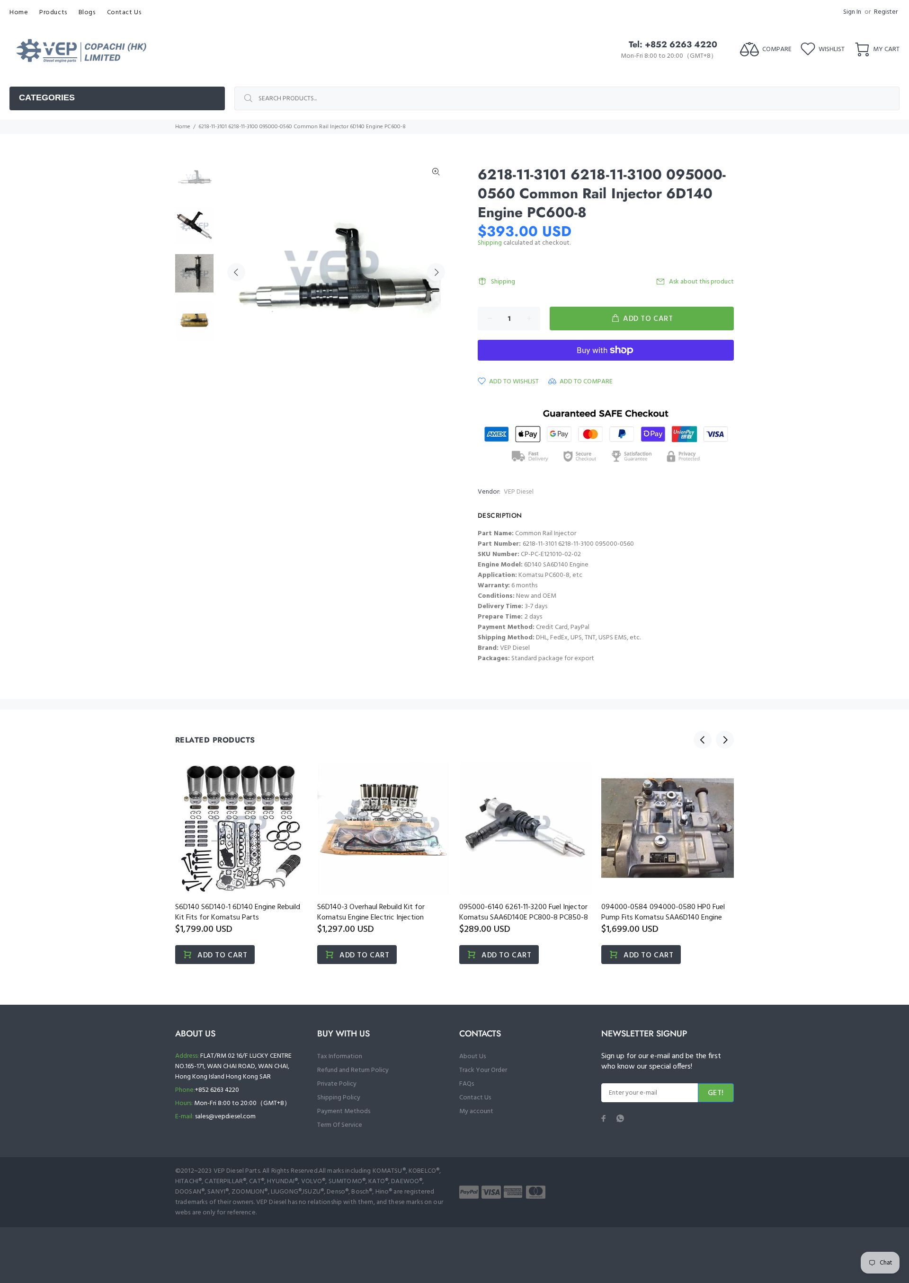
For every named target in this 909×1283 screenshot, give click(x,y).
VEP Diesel (519, 492)
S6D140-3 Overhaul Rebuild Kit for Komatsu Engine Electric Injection (371, 912)
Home (182, 127)
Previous (236, 272)
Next (436, 272)
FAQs (466, 1084)
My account (476, 1111)
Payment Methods (343, 1111)
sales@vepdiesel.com (225, 1116)
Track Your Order (483, 1070)
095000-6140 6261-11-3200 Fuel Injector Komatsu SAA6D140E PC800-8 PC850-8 (523, 912)
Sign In (852, 12)
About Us (472, 1056)
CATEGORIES (47, 97)
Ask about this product (701, 281)
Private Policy (336, 1084)
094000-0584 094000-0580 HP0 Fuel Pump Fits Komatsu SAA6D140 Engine (663, 912)
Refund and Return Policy (353, 1070)
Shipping (490, 243)
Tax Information (339, 1056)
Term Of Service (339, 1125)
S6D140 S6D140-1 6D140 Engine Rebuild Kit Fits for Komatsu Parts (237, 912)
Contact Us (475, 1097)
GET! (716, 1093)
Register (886, 12)
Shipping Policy (338, 1097)
